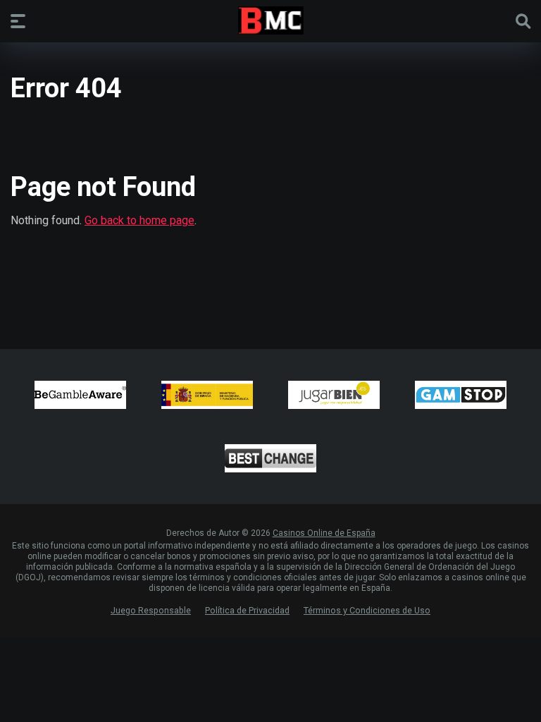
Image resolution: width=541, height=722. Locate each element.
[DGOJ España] (207, 395)
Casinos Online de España (324, 533)
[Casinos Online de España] (271, 20)
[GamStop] (460, 395)
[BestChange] (270, 458)
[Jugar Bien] (334, 395)
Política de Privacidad (247, 610)
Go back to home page (139, 220)
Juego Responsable (151, 610)
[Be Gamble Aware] (80, 395)
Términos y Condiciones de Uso (367, 610)
